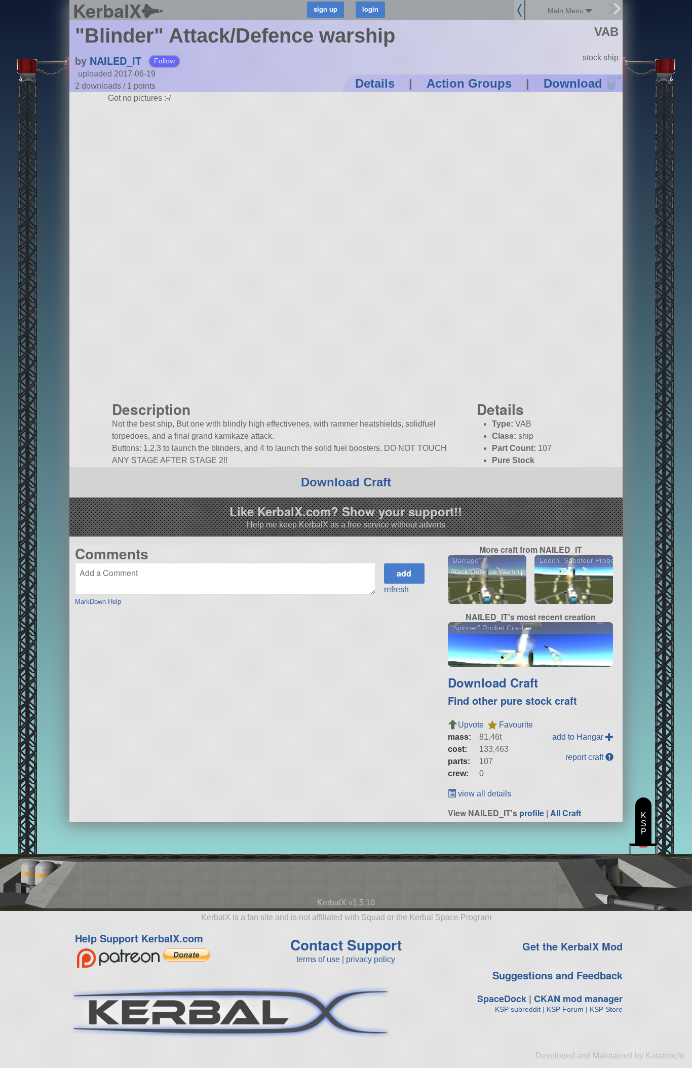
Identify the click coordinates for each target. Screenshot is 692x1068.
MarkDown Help (98, 601)
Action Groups (469, 83)
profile (531, 813)
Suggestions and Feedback (557, 975)
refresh (396, 589)
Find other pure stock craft (512, 700)
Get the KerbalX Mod (572, 946)
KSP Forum (565, 1009)
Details (375, 83)
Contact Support (346, 944)
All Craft (565, 813)
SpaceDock (501, 998)
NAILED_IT (115, 60)
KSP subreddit (518, 1009)
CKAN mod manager (578, 998)
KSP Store (606, 1009)
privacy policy (370, 959)
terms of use (318, 959)
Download (573, 83)
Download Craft (346, 482)
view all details (483, 793)
